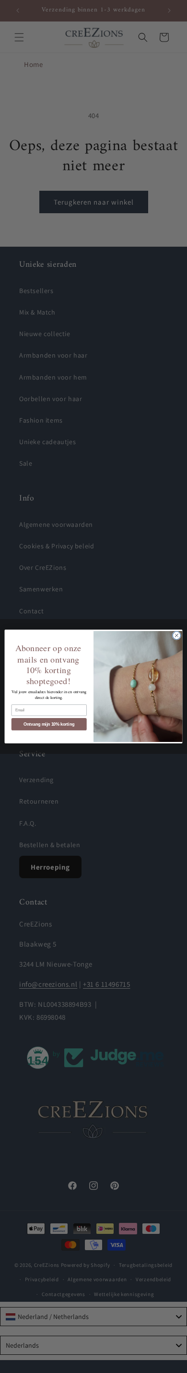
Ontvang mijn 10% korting (48, 724)
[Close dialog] (177, 636)
